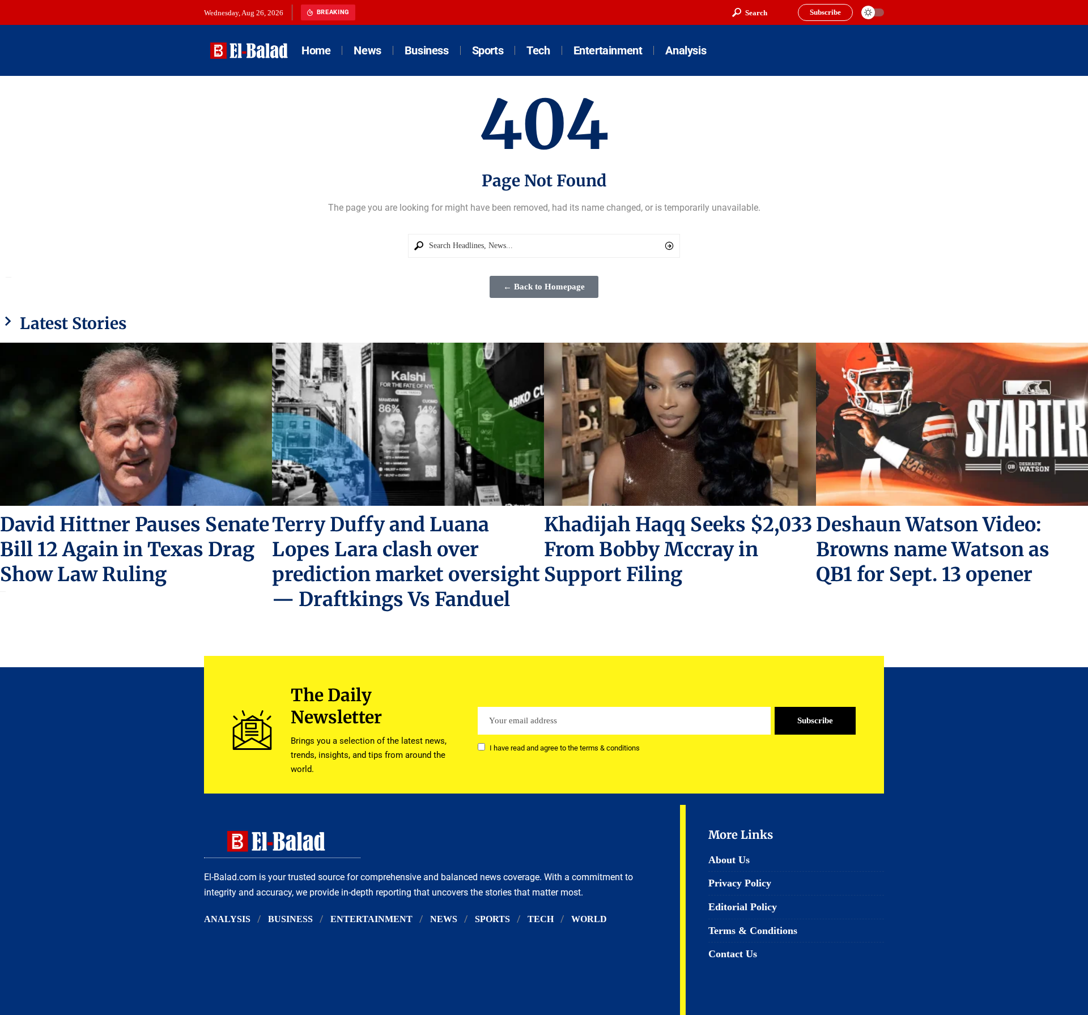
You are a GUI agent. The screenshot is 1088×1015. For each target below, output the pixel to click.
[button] (749, 12)
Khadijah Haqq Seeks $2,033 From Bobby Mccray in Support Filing (678, 549)
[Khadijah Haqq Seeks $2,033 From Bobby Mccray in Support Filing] (680, 424)
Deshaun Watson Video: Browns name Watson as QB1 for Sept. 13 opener (932, 549)
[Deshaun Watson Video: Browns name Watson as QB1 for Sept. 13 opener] (952, 424)
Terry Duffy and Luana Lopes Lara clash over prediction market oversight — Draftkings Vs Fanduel (406, 562)
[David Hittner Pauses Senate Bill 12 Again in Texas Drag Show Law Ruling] (136, 424)
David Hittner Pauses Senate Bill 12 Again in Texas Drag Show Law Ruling (134, 549)
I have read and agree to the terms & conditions (565, 748)
